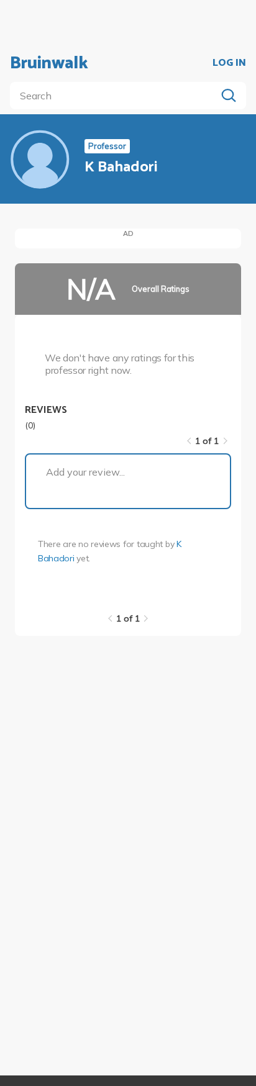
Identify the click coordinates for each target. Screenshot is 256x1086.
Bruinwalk (49, 63)
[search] (115, 95)
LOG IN (229, 63)
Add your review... (85, 472)
